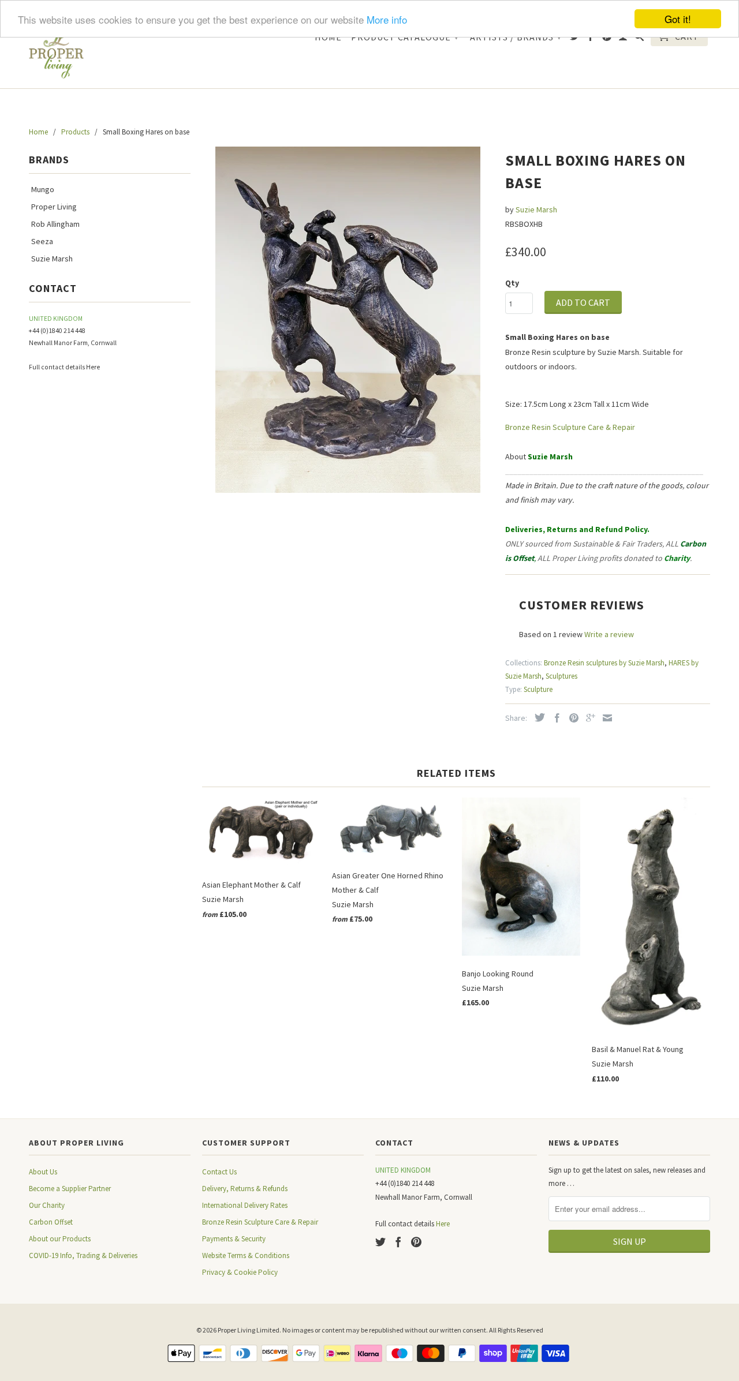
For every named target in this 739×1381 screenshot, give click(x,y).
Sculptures (561, 676)
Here (93, 367)
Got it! (678, 19)
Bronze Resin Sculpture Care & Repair (570, 427)
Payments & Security (234, 1239)
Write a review (609, 634)
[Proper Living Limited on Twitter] (575, 39)
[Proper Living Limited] (56, 52)
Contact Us (219, 1172)
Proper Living (54, 206)
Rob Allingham (55, 224)
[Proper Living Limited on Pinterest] (607, 39)
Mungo (42, 189)
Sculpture (538, 689)
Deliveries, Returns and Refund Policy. (577, 529)
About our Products (60, 1239)
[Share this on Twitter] (537, 717)
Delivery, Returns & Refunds (245, 1188)
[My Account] (623, 39)
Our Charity (47, 1205)
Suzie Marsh (52, 258)
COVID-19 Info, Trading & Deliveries (83, 1255)
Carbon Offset (51, 1222)
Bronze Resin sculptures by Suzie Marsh (604, 663)
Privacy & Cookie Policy (240, 1272)
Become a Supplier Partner (70, 1188)
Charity (677, 558)
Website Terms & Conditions (245, 1255)
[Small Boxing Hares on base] (348, 320)
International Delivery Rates (245, 1205)
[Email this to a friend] (604, 718)
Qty (512, 283)
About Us (43, 1172)
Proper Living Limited (248, 1330)
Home (328, 37)
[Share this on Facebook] (554, 718)
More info (387, 19)
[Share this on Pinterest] (570, 718)
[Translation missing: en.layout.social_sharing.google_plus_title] (587, 718)
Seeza (42, 241)
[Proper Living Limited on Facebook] (591, 39)
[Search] (639, 39)
